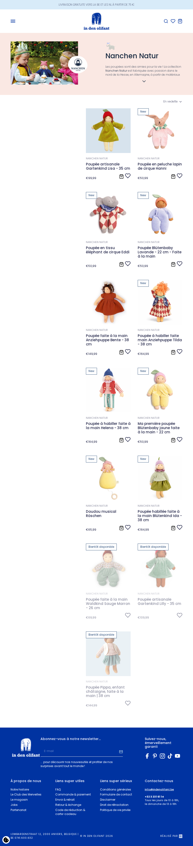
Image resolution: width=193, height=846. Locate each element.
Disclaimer (107, 800)
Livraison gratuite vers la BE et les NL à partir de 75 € (96, 5)
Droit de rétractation (114, 805)
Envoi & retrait (65, 800)
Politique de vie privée (115, 810)
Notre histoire (20, 789)
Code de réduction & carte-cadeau (70, 812)
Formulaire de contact (116, 794)
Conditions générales (115, 789)
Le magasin (19, 800)
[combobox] (172, 102)
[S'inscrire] (121, 751)
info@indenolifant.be (159, 789)
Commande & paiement (73, 794)
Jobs (14, 805)
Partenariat (18, 810)
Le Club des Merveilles (26, 794)
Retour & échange (68, 805)
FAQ (58, 789)
